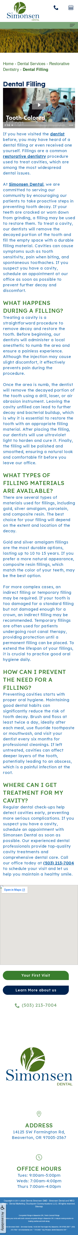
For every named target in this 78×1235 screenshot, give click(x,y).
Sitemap (39, 1206)
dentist (57, 133)
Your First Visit (35, 975)
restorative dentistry (24, 156)
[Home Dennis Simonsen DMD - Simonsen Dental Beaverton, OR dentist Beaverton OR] (23, 11)
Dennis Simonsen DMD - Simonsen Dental (45, 1200)
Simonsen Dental (26, 184)
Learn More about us (35, 990)
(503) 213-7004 (58, 862)
